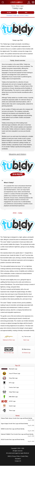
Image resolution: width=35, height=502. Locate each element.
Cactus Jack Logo (14, 387)
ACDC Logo (12, 401)
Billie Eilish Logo (13, 396)
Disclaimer (18, 458)
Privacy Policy (16, 456)
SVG (26, 12)
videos (26, 15)
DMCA (9, 456)
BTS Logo (11, 382)
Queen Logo (12, 406)
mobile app (16, 15)
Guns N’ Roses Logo (14, 373)
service (22, 15)
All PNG (9, 12)
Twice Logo (12, 410)
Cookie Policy (24, 456)
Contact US (18, 461)
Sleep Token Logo (13, 392)
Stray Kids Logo (13, 378)
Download (9, 15)
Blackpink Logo (13, 369)
